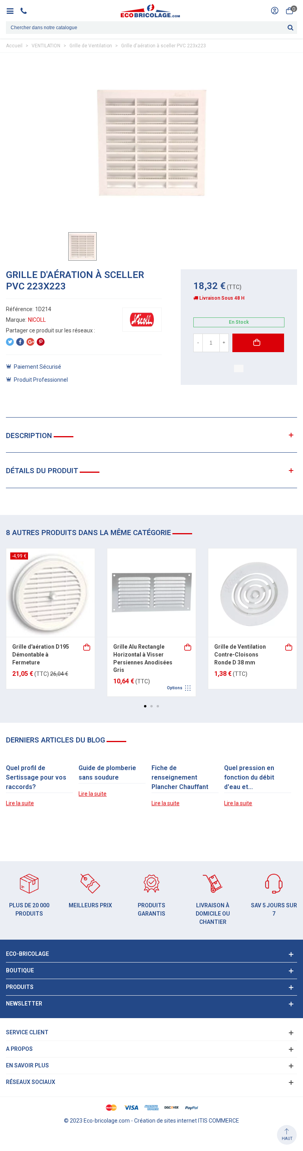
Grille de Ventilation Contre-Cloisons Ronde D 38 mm (240, 654)
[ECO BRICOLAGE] (150, 10)
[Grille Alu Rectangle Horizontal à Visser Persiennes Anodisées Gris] (151, 592)
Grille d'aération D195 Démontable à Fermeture (40, 654)
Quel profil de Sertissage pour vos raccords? (36, 777)
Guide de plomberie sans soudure (107, 772)
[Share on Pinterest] (41, 342)
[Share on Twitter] (10, 342)
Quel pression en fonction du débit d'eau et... (249, 777)
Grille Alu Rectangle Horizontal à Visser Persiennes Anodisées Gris (142, 658)
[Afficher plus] (87, 646)
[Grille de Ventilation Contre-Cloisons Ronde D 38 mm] (252, 592)
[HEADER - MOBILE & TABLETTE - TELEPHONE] (27, 10)
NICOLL (37, 320)
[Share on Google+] (30, 342)
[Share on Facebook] (20, 342)
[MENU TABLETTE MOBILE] (13, 10)
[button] (145, 706)
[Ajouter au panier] (289, 646)
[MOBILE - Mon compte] (274, 10)
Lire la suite (20, 803)
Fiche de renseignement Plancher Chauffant (180, 777)
